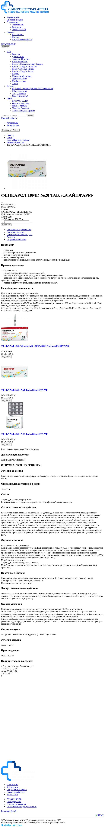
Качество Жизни (19, 61)
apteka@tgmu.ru (14, 801)
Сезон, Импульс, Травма (23, 110)
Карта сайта (12, 794)
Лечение (10, 86)
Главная (10, 135)
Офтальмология (19, 79)
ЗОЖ (9, 51)
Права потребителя (15, 792)
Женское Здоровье (20, 103)
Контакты (16, 27)
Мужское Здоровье (21, 108)
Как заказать (18, 34)
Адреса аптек (13, 17)
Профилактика (19, 81)
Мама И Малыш (19, 106)
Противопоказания (15, 232)
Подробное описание (16, 239)
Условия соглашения (16, 804)
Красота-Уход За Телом (22, 71)
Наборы (15, 74)
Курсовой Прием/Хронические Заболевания (32, 88)
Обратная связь (19, 29)
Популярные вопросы (22, 39)
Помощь (10, 32)
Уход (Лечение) (19, 93)
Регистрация (12, 123)
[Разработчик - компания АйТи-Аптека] (11, 825)
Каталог (5, 47)
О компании (12, 22)
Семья (9, 98)
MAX (14, 811)
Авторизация (13, 125)
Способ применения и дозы (19, 234)
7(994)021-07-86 (8, 44)
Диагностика (18, 56)
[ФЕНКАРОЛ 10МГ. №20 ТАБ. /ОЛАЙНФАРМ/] (27, 188)
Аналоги (11, 237)
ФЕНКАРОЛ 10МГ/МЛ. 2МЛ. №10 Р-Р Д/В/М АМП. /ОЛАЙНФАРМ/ (35, 346)
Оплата (15, 37)
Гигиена (16, 54)
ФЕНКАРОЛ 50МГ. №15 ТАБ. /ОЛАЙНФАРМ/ (24, 434)
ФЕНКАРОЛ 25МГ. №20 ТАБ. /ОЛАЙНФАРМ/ (24, 390)
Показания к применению (19, 229)
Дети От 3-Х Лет (20, 101)
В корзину (6, 225)
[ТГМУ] (100, 815)
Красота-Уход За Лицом (23, 69)
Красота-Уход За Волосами (24, 66)
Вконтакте (6, 811)
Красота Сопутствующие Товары (27, 64)
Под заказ (6, 357)
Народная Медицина (21, 76)
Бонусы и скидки (15, 20)
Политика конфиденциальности (22, 806)
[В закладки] (2, 202)
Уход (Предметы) (20, 96)
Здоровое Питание (20, 59)
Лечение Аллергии (15, 142)
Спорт (15, 83)
